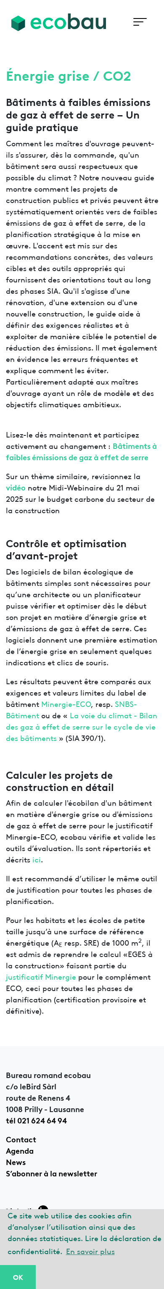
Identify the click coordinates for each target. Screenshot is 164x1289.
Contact (21, 1138)
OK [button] (18, 1276)
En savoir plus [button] (90, 1250)
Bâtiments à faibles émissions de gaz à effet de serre (81, 451)
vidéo (16, 486)
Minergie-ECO (66, 703)
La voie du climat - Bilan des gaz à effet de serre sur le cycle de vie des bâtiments (81, 726)
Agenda (20, 1149)
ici (36, 859)
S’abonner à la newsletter (51, 1172)
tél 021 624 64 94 (36, 1119)
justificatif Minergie (41, 976)
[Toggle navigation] (140, 22)
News (16, 1161)
